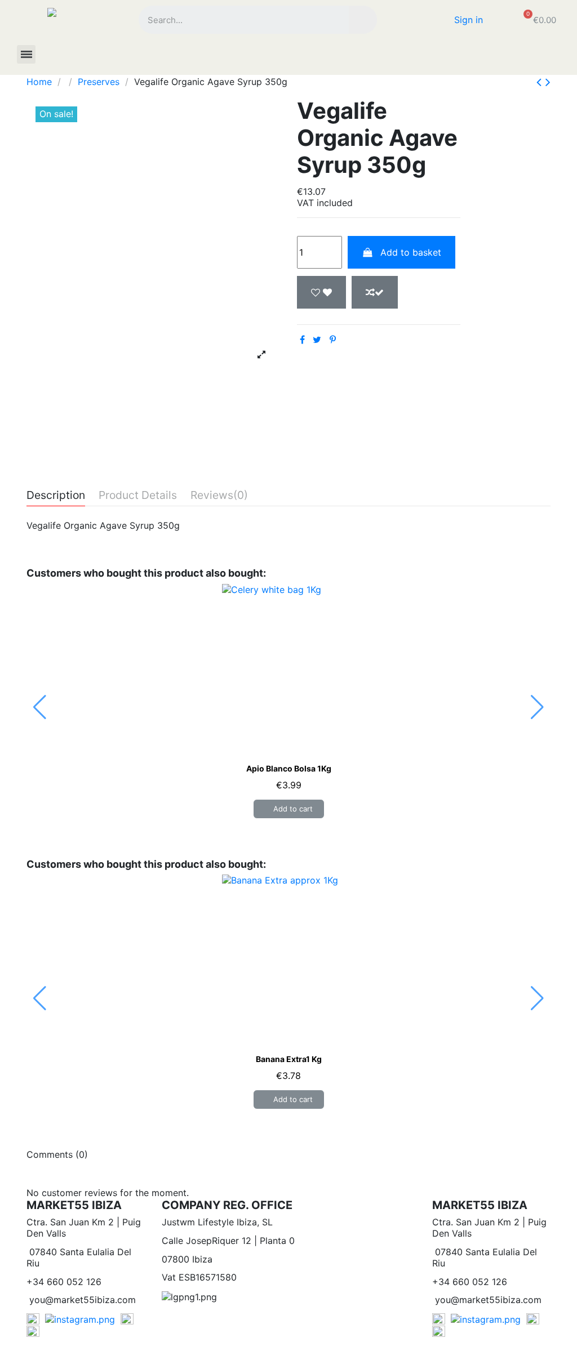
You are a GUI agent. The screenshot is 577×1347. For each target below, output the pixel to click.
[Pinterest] (333, 339)
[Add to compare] (375, 292)
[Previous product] (540, 82)
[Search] (363, 20)
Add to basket (410, 252)
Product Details (138, 495)
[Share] (302, 339)
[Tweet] (317, 339)
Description (55, 495)
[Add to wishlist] (321, 292)
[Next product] (548, 82)
